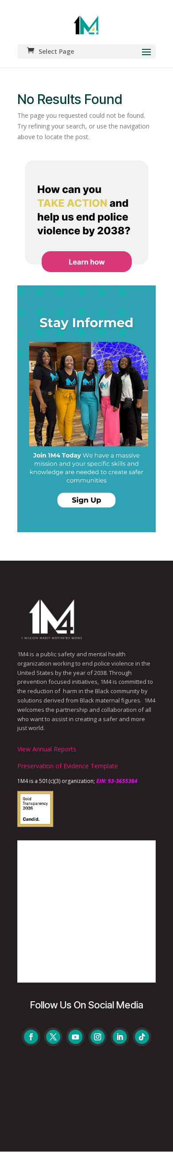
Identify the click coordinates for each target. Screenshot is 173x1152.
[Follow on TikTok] (142, 1037)
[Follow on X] (53, 1037)
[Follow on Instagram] (97, 1037)
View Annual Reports (46, 749)
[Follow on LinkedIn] (119, 1037)
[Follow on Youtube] (75, 1037)
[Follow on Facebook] (31, 1037)
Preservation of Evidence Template (67, 766)
